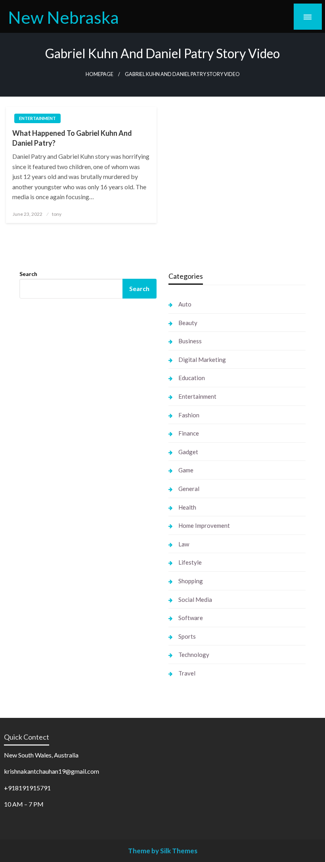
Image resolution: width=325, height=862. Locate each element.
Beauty (187, 322)
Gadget (188, 451)
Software (190, 617)
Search (28, 273)
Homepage (99, 74)
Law (183, 544)
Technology (193, 654)
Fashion (188, 415)
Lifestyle (190, 562)
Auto (184, 304)
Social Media (195, 599)
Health (187, 507)
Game (185, 470)
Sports (187, 636)
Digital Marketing (202, 359)
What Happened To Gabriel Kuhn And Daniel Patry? (72, 138)
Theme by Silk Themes (162, 851)
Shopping (190, 580)
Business (190, 340)
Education (191, 377)
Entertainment (37, 118)
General (188, 488)
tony (56, 214)
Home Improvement (204, 525)
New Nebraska (63, 17)
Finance (188, 433)
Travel (186, 673)
